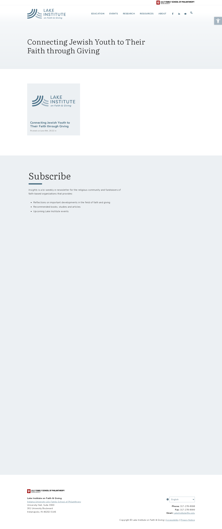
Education (97, 13)
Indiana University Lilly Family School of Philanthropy (54, 501)
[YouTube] (185, 14)
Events (113, 13)
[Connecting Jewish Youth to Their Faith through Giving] (53, 101)
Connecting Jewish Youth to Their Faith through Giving (50, 124)
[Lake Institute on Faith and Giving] (46, 12)
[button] (218, 21)
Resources (146, 13)
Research (129, 13)
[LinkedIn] (179, 14)
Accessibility (172, 520)
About (162, 13)
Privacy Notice (187, 520)
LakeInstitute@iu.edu (184, 513)
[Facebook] (173, 14)
